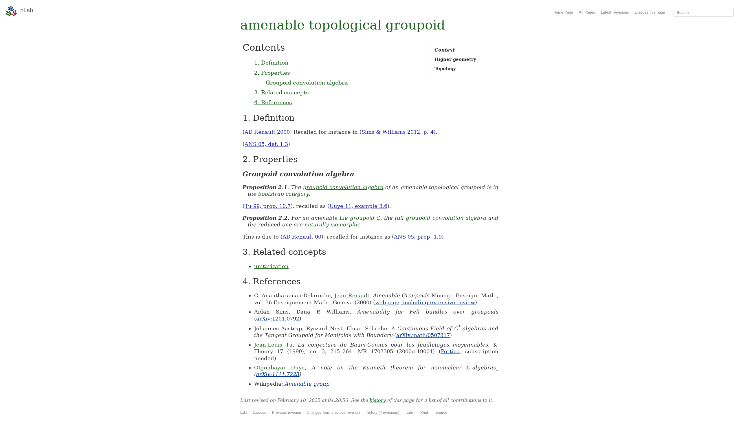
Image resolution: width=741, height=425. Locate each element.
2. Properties (272, 72)
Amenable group (307, 384)
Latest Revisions (615, 12)
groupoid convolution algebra (343, 187)
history (378, 400)
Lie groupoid (357, 218)
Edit (243, 412)
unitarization (271, 266)
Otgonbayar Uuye (279, 367)
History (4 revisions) (382, 412)
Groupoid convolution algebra (307, 82)
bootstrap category (283, 194)
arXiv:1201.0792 (277, 319)
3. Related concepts (281, 92)
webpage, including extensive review (425, 302)
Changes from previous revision (333, 412)
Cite (409, 412)
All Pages (587, 12)
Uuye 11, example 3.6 (358, 206)
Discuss (259, 412)
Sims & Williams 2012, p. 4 (398, 132)
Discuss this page (650, 12)
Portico (450, 351)
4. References (273, 102)
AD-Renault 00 (302, 237)
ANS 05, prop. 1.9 (418, 237)
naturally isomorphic (332, 224)
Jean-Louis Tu (273, 345)
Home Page (563, 12)
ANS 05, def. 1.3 (266, 144)
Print (424, 412)
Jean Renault (351, 295)
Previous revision (286, 412)
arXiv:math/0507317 (423, 335)
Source (441, 412)
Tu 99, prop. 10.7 (268, 206)
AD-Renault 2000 (267, 132)
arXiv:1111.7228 (277, 374)
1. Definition (271, 62)
